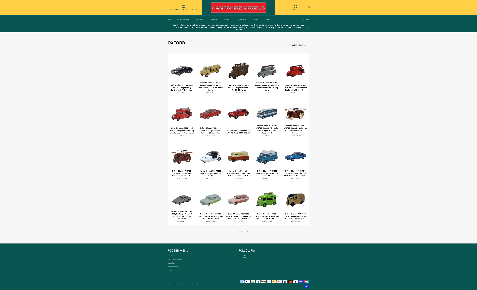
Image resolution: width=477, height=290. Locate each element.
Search (267, 19)
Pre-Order (200, 19)
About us (171, 256)
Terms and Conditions (176, 259)
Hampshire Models (179, 284)
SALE (170, 19)
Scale (227, 19)
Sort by (295, 42)
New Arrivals (183, 19)
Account (306, 19)
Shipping (171, 263)
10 (247, 232)
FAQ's (170, 270)
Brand (214, 19)
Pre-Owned (241, 19)
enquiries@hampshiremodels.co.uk (183, 9)
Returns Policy (173, 267)
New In (256, 19)
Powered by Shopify (192, 284)
